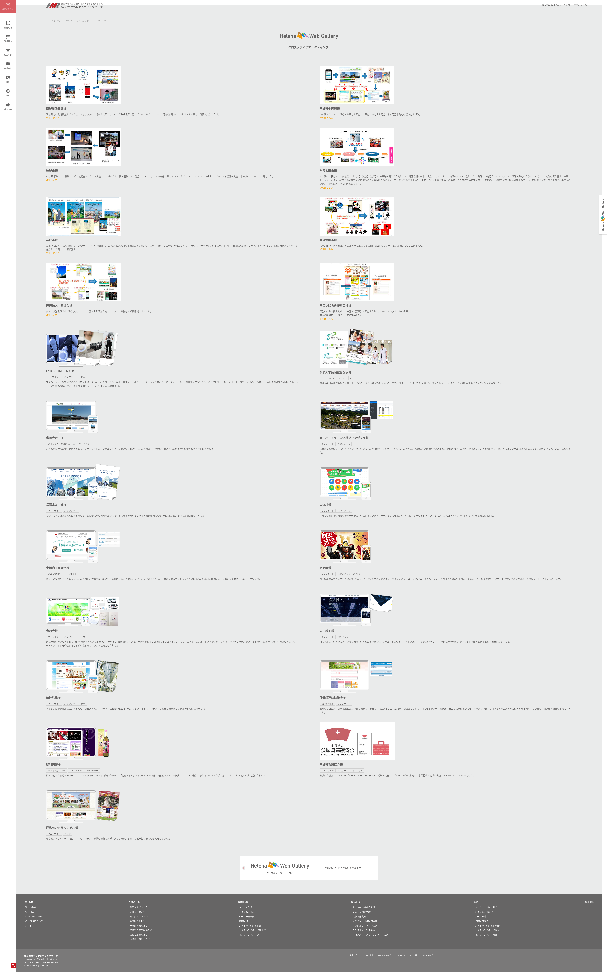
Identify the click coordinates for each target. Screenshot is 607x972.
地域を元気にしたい (140, 939)
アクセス (29, 925)
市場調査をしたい (139, 925)
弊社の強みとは (33, 907)
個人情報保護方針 (385, 955)
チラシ (67, 833)
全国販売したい (137, 921)
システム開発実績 (361, 911)
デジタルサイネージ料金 (487, 930)
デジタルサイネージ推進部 (252, 930)
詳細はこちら (53, 118)
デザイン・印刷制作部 (250, 925)
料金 (8, 82)
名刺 (360, 770)
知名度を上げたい (139, 916)
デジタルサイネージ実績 (364, 925)
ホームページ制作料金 (486, 907)
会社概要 (29, 911)
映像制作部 (244, 921)
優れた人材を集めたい (141, 930)
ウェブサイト (54, 376)
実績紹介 (8, 68)
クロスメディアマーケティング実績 (370, 934)
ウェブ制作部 (245, 907)
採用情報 (8, 109)
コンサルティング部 (249, 934)
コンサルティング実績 (363, 930)
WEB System (54, 573)
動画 (83, 376)
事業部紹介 (8, 54)
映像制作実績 (359, 916)
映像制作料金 (481, 921)
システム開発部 (247, 911)
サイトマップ (427, 955)
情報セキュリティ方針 (407, 955)
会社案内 (8, 27)
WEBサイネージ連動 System (61, 443)
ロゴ (352, 378)
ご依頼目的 (8, 41)
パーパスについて (34, 921)
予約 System (344, 443)
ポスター (342, 378)
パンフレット (70, 376)
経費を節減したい (139, 934)
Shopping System (57, 770)
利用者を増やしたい (140, 907)
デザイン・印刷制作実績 (364, 921)
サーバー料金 (481, 916)
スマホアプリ (344, 510)
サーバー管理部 (247, 916)
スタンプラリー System (349, 573)
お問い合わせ (356, 955)
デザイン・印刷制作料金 (487, 925)
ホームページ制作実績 (363, 907)
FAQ (8, 95)
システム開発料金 (484, 911)
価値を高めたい (137, 911)
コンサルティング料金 (486, 934)
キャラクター (92, 770)
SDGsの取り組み (33, 916)
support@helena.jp (39, 965)
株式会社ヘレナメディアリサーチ (75, 7)
